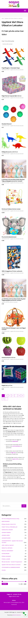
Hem (3, 18)
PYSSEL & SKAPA (6, 559)
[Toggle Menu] (25, 10)
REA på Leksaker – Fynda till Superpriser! (12, 561)
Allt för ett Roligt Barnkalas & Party (10, 518)
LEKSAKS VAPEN (6, 535)
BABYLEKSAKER (5, 521)
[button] (26, 4)
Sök (24, 506)
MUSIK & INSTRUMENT (7, 550)
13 (22, 395)
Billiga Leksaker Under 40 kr (9, 524)
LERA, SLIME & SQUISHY (8, 545)
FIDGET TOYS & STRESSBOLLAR (9, 527)
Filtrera (5, 583)
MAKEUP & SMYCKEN (7, 548)
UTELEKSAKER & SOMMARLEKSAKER (11, 567)
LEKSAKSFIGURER (6, 538)
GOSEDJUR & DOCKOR (7, 529)
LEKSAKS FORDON (6, 532)
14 (3, 398)
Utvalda (4, 570)
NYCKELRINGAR (5, 553)
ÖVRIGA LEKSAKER (6, 556)
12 (19, 395)
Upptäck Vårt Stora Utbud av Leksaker (11, 564)
